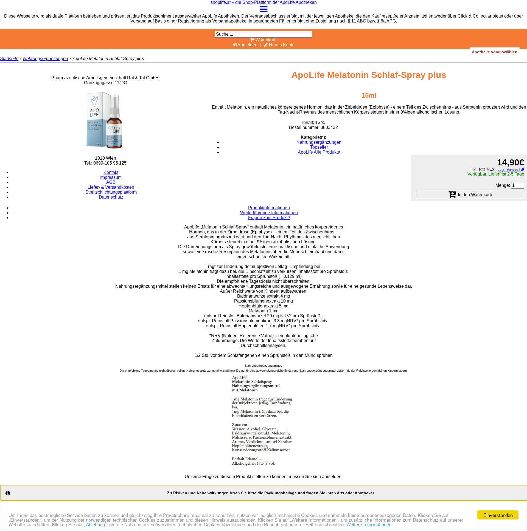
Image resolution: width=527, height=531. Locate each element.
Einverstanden (498, 515)
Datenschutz (111, 197)
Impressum (111, 177)
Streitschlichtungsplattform (111, 192)
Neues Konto (281, 45)
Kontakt (110, 172)
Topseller (319, 147)
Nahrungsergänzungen (45, 58)
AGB (111, 182)
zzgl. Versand (509, 170)
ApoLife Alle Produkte (319, 152)
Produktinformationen (269, 207)
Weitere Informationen (368, 524)
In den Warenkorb (474, 194)
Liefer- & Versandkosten (111, 187)
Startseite (9, 58)
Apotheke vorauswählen (494, 52)
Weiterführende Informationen (269, 212)
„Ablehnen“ (95, 524)
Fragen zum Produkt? (269, 217)
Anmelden (247, 45)
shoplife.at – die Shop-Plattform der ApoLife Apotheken (264, 2)
